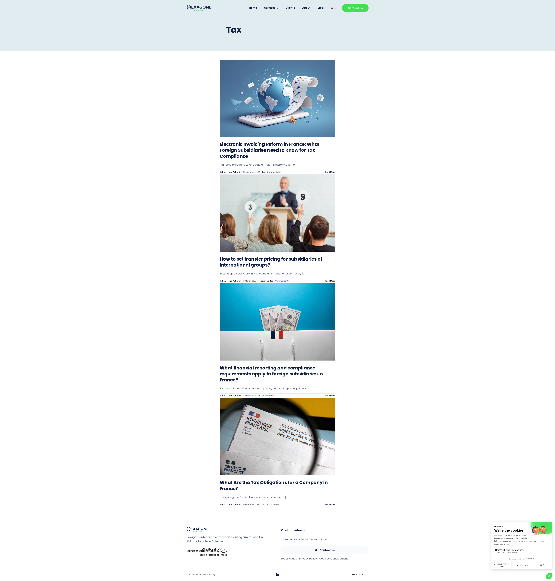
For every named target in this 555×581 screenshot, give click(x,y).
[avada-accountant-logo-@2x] (198, 6)
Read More (330, 172)
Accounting (263, 281)
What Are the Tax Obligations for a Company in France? (274, 485)
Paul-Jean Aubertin (231, 172)
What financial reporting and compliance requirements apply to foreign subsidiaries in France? (271, 374)
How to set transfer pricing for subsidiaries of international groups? (271, 262)
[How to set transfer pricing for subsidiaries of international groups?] (277, 213)
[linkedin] (277, 574)
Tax (263, 172)
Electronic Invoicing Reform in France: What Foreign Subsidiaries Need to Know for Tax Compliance (269, 150)
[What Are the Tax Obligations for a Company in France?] (277, 436)
